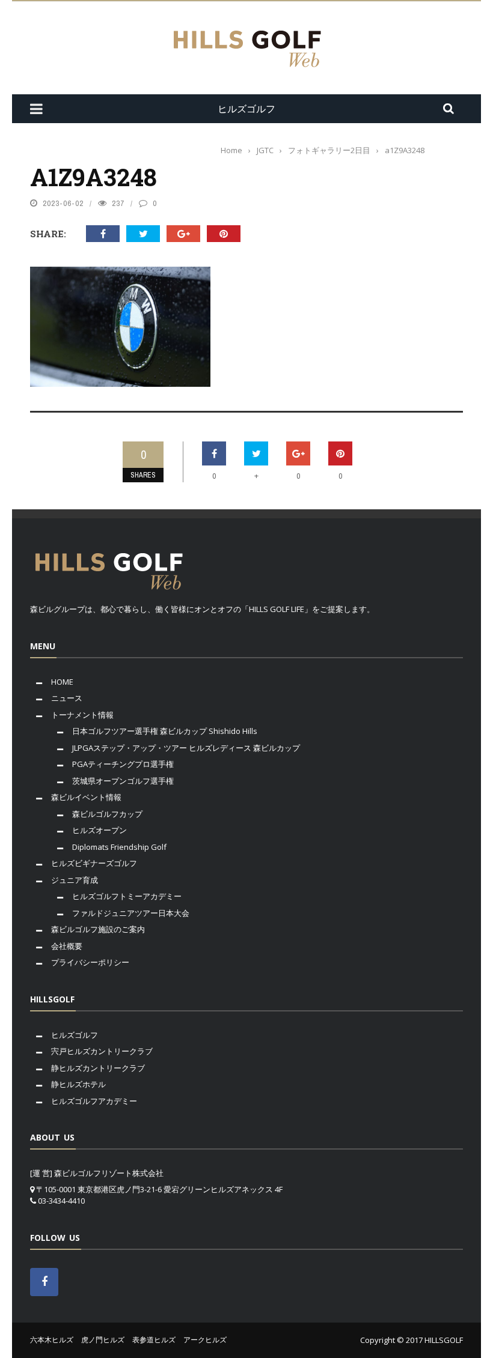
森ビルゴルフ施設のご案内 (98, 929)
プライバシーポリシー (90, 962)
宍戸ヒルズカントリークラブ (102, 1051)
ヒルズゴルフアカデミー (94, 1101)
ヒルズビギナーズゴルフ (94, 863)
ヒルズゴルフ (74, 1034)
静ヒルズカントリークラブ (98, 1067)
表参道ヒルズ (154, 1340)
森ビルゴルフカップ (107, 813)
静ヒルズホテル (78, 1084)
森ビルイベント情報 (86, 797)
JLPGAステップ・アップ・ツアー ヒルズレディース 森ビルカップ (186, 747)
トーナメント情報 (82, 714)
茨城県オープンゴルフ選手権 (123, 780)
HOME (62, 681)
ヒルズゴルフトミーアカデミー (127, 896)
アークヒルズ (205, 1340)
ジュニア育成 (74, 880)
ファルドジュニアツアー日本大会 (130, 913)
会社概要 (66, 946)
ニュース (66, 698)
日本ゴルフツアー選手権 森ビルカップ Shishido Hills (164, 731)
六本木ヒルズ (51, 1340)
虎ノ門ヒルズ (102, 1340)
